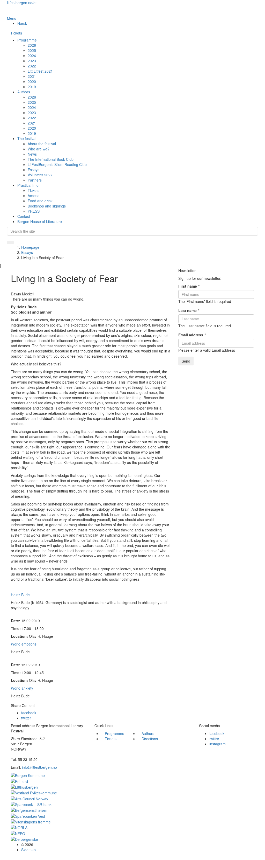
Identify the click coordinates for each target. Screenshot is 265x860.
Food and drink (40, 200)
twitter (26, 717)
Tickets (16, 33)
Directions (150, 738)
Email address (191, 334)
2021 (32, 76)
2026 (32, 45)
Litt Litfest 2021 (40, 71)
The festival (26, 138)
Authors (23, 91)
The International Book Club (50, 159)
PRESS (34, 211)
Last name (188, 310)
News (32, 154)
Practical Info (28, 185)
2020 (32, 81)
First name (188, 286)
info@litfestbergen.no (39, 767)
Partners (35, 180)
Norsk (22, 23)
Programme (27, 40)
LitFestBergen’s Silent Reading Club (57, 164)
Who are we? (38, 148)
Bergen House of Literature (39, 221)
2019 (32, 86)
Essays (33, 169)
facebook (28, 712)
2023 (32, 60)
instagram (217, 743)
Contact (23, 216)
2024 (32, 55)
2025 (32, 50)
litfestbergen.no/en (22, 2)
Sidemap (28, 849)
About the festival (42, 143)
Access (33, 195)
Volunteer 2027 (40, 174)
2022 (32, 65)
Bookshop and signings (47, 206)
